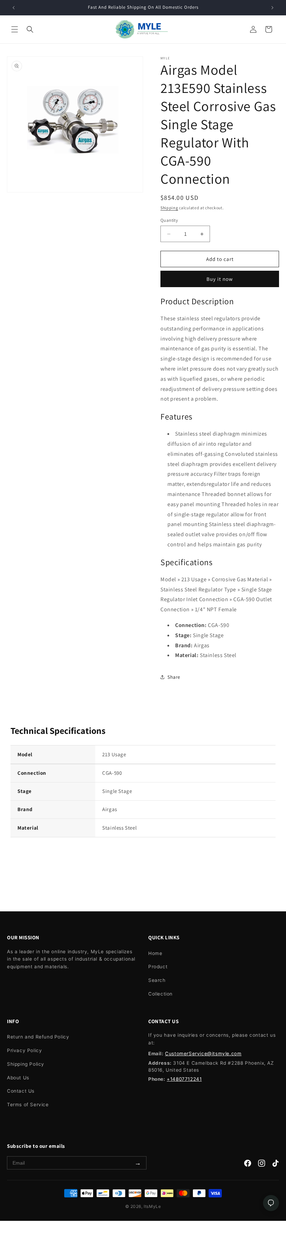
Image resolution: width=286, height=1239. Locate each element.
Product (157, 966)
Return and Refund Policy (38, 1037)
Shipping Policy (25, 1064)
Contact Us (21, 1091)
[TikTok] (275, 1165)
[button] (14, 29)
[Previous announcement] (13, 7)
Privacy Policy (24, 1050)
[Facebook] (247, 1165)
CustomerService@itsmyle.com (203, 1053)
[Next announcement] (272, 7)
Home (155, 953)
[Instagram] (261, 1165)
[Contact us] (271, 1203)
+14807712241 (184, 1079)
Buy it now (219, 279)
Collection (160, 994)
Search (157, 980)
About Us (18, 1077)
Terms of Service (28, 1104)
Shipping (169, 207)
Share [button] (173, 677)
